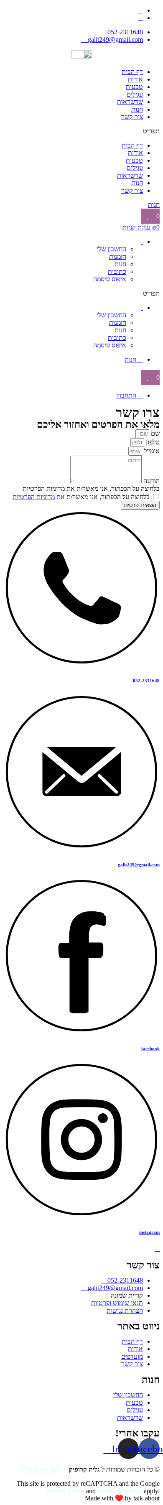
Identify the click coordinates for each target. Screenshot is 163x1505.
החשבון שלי (111, 249)
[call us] (157, 1248)
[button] (81, 131)
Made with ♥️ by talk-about (122, 1498)
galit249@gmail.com (139, 864)
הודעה (151, 481)
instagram (149, 1232)
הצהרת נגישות (41, 1469)
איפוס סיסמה (109, 279)
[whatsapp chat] (157, 1256)
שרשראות (130, 101)
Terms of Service (119, 1491)
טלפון (152, 442)
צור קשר (132, 116)
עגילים (135, 94)
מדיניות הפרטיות (34, 496)
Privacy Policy (65, 1491)
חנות (137, 109)
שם (154, 433)
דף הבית (132, 71)
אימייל (151, 450)
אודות (135, 79)
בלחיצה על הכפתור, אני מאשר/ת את (81, 496)
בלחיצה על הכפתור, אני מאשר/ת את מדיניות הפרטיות (91, 488)
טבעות (134, 86)
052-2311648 (146, 680)
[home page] (81, 55)
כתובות (117, 271)
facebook (150, 1048)
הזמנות (117, 256)
